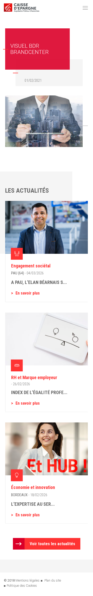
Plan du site (52, 580)
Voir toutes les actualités (52, 543)
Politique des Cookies (22, 585)
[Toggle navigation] (85, 7)
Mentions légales (28, 580)
